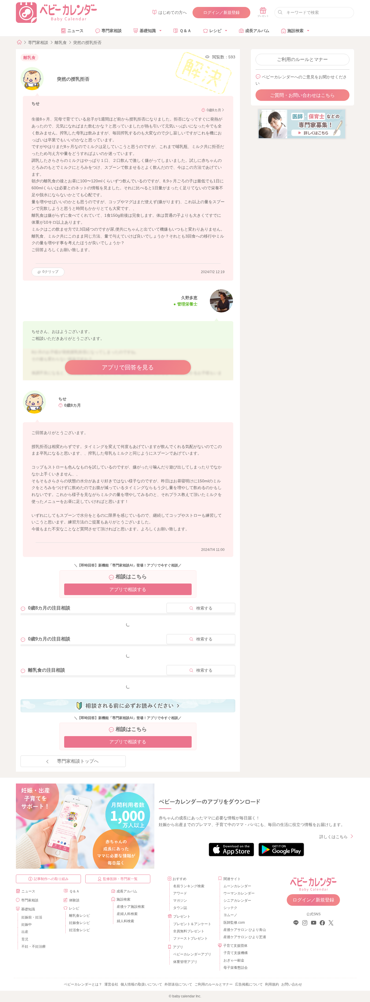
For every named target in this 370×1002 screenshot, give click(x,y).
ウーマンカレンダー (239, 893)
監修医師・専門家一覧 (120, 879)
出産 (24, 932)
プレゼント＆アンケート (192, 924)
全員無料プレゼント (188, 931)
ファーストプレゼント (190, 938)
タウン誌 (180, 908)
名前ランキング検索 (188, 886)
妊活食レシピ (79, 930)
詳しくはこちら (333, 836)
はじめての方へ (172, 12)
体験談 (74, 900)
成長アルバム (257, 30)
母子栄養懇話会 (235, 968)
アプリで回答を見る (128, 367)
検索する (204, 608)
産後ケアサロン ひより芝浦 (243, 937)
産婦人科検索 (127, 914)
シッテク (230, 908)
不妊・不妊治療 (33, 946)
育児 (24, 939)
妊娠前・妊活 (31, 917)
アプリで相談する (127, 589)
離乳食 (61, 42)
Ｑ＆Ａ (185, 30)
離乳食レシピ (79, 916)
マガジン (180, 901)
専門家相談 (111, 30)
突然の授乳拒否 (87, 42)
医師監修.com (234, 922)
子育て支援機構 (235, 953)
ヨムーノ (230, 915)
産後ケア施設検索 (131, 907)
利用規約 (272, 984)
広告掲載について (249, 984)
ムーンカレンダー (237, 886)
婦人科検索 (125, 921)
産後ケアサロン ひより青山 (243, 930)
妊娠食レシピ (79, 923)
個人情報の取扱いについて (141, 984)
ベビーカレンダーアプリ (192, 954)
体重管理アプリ (185, 962)
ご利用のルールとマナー (302, 59)
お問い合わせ (291, 984)
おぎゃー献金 (233, 960)
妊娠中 (26, 925)
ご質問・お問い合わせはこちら (302, 95)
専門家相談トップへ (77, 761)
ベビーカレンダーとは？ (83, 984)
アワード (180, 893)
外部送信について (178, 984)
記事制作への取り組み (51, 879)
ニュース (75, 30)
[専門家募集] (301, 123)
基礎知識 (148, 30)
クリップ (50, 272)
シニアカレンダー (237, 901)
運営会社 (111, 984)
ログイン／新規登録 (221, 12)
